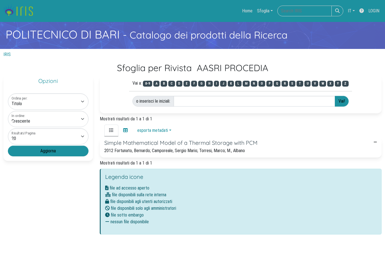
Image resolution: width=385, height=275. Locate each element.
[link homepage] (20, 11)
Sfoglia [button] (263, 10)
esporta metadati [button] (152, 130)
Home (247, 10)
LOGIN (373, 10)
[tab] (111, 130)
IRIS (7, 54)
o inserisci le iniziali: (153, 101)
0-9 (147, 83)
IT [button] (349, 10)
